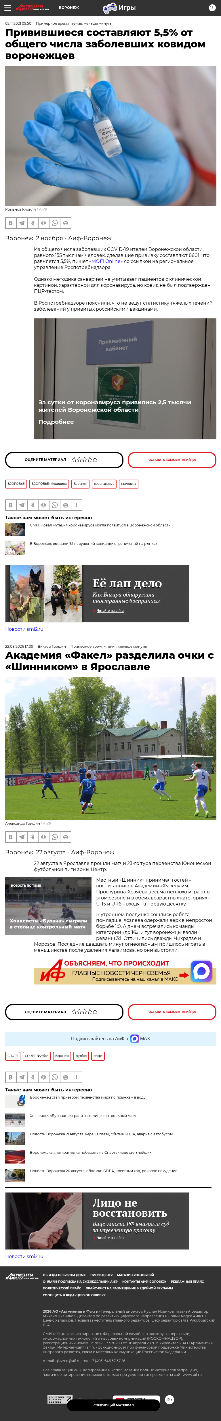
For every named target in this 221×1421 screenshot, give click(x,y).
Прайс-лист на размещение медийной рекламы (129, 1288)
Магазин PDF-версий (135, 1275)
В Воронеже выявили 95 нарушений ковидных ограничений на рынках (93, 543)
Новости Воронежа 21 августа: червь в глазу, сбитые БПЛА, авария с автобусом (101, 1134)
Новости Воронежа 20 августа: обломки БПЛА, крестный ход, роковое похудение (103, 1171)
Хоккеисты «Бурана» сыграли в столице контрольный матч (83, 1116)
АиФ (43, 209)
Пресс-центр (101, 1275)
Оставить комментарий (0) (172, 460)
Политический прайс (62, 1288)
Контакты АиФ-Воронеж (144, 1282)
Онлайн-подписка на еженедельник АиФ (80, 1282)
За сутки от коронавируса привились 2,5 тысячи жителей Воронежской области (115, 406)
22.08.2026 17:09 (19, 646)
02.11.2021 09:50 (18, 23)
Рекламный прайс (187, 1282)
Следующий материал (114, 1405)
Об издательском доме (64, 1275)
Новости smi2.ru (24, 629)
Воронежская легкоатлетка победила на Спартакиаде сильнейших (90, 1152)
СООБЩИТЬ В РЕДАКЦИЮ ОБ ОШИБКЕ (74, 1295)
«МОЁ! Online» (106, 261)
